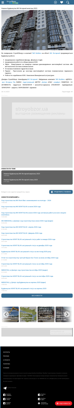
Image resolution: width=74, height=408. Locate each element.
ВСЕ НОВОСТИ (37, 296)
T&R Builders (36, 53)
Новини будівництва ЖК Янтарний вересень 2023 (22, 174)
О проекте (6, 360)
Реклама (6, 356)
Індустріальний (28, 82)
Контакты (6, 352)
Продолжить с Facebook (62, 192)
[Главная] (13, 2)
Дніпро (44, 82)
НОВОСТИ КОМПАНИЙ (10, 197)
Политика (6, 364)
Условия (6, 368)
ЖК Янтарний (55, 53)
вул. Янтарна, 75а (8, 82)
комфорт (57, 82)
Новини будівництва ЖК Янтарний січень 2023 (21, 180)
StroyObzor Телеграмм (11, 387)
